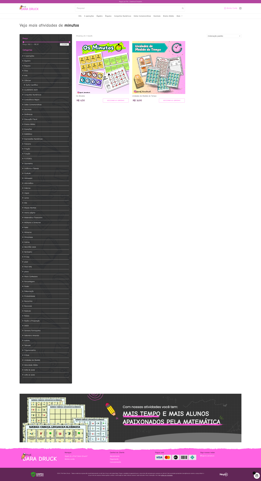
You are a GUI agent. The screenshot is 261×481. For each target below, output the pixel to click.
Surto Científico (32, 85)
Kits (25, 203)
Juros (26, 198)
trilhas (26, 355)
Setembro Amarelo (31, 335)
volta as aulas (29, 375)
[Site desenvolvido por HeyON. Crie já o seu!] (224, 475)
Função (27, 154)
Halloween (28, 178)
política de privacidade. (167, 475)
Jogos (26, 193)
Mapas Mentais (30, 208)
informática (28, 183)
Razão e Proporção (32, 321)
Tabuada (27, 345)
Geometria (28, 164)
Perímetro (28, 252)
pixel (26, 262)
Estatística (28, 134)
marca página (29, 213)
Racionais (28, 306)
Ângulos (27, 66)
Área (26, 71)
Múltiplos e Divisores (32, 223)
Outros (27, 242)
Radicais (27, 311)
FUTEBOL (28, 159)
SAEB (26, 326)
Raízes (26, 316)
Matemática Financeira (33, 218)
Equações (28, 129)
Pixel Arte (28, 267)
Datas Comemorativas (32, 105)
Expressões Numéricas (33, 139)
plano (26, 272)
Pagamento (114, 459)
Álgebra (27, 61)
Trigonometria (30, 350)
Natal (26, 227)
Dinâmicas (28, 114)
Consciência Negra (31, 100)
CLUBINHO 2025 (31, 90)
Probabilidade (29, 296)
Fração (27, 149)
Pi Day (26, 257)
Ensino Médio (29, 124)
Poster (26, 286)
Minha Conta (231, 8)
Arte (25, 76)
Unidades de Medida (32, 360)
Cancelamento (115, 462)
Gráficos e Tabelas (31, 168)
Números (28, 232)
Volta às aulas (29, 370)
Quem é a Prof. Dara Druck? (76, 456)
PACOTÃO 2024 (30, 247)
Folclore (27, 144)
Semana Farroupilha (32, 331)
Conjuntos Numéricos (32, 95)
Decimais (27, 109)
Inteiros (27, 188)
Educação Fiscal (30, 119)
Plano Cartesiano (31, 276)
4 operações (29, 56)
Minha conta (70, 459)
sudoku (27, 340)
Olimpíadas (28, 237)
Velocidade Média (31, 365)
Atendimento (114, 456)
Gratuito (27, 173)
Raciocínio (28, 301)
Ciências (27, 80)
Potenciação (29, 291)
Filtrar (64, 44)
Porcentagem (29, 281)
